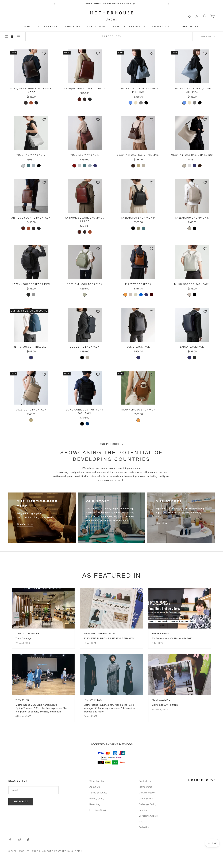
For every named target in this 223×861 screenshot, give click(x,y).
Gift (141, 821)
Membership (145, 787)
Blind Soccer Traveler (31, 347)
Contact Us (145, 781)
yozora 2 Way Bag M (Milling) (138, 155)
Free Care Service (98, 810)
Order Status (146, 798)
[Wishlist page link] (189, 16)
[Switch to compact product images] (18, 36)
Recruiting (94, 804)
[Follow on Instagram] (19, 839)
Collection (144, 827)
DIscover (91, 527)
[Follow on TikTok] (28, 839)
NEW (27, 26)
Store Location (163, 26)
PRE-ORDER (190, 26)
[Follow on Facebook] (10, 839)
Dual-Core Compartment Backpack (84, 411)
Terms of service (98, 792)
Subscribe (20, 801)
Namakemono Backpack (138, 410)
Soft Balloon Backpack (84, 284)
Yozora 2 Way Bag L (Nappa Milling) (192, 90)
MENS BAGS (72, 26)
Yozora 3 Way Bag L (84, 155)
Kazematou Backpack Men (31, 284)
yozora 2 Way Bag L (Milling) (192, 155)
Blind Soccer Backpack (192, 284)
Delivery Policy (147, 792)
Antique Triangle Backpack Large (31, 90)
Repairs (143, 810)
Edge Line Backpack (85, 347)
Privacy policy (96, 798)
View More (161, 523)
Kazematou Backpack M (138, 218)
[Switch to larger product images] (6, 36)
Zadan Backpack (192, 347)
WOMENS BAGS (47, 26)
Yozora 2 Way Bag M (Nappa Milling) (138, 90)
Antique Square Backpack (31, 218)
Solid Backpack (138, 347)
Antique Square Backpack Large (84, 220)
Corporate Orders (148, 815)
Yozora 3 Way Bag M (31, 155)
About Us (94, 787)
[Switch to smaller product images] (12, 36)
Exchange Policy (147, 804)
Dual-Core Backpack (31, 410)
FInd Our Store (25, 524)
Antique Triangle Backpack (84, 88)
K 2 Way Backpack (138, 284)
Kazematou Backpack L (192, 218)
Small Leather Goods (129, 26)
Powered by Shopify (68, 851)
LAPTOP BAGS (96, 26)
